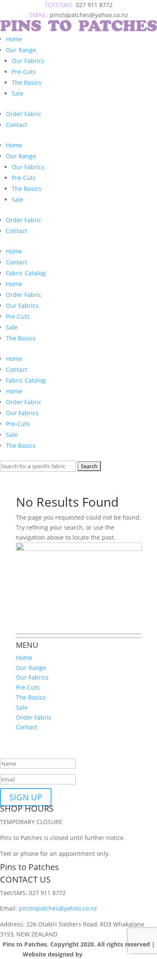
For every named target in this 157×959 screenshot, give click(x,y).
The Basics (26, 82)
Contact (16, 125)
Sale (17, 93)
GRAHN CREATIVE (109, 954)
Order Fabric (23, 114)
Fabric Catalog (26, 273)
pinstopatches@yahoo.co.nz (58, 908)
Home (14, 39)
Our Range (21, 50)
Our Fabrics (28, 61)
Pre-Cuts (24, 72)
